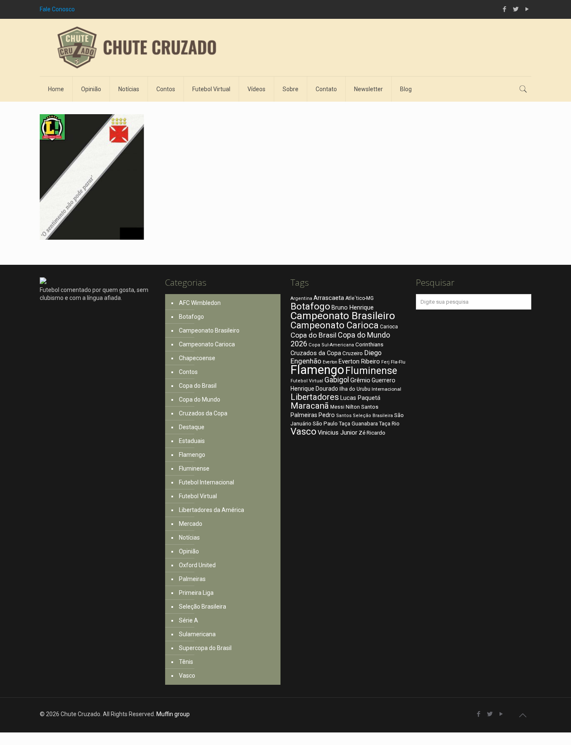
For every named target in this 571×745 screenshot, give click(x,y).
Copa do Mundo (199, 399)
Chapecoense (197, 358)
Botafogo (191, 316)
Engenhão (306, 361)
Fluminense (194, 468)
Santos (344, 415)
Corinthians (369, 344)
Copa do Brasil (198, 385)
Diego (373, 353)
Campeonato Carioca (207, 344)
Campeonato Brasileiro (209, 330)
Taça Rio (389, 423)
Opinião (189, 551)
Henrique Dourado (314, 388)
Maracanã (310, 406)
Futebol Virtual (198, 496)
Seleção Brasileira (202, 606)
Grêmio (360, 380)
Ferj (385, 362)
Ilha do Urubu (354, 389)
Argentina (301, 298)
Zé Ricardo (372, 433)
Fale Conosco (57, 9)
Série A (188, 620)
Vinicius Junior (337, 432)
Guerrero (383, 380)
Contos (188, 372)
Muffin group (173, 714)
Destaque (191, 427)
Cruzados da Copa (203, 413)
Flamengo (192, 454)
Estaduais (192, 441)
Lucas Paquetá (360, 397)
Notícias (189, 537)
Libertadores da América (211, 510)
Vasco (187, 675)
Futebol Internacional (206, 482)
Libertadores (315, 397)
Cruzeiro (352, 353)
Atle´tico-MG (359, 298)
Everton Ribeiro (359, 361)
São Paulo (325, 423)
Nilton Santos (362, 407)
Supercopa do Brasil (205, 648)
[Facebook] (504, 9)
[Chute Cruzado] (135, 47)
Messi (337, 407)
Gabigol (336, 380)
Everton (330, 362)
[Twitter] (515, 9)
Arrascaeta (329, 298)
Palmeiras (192, 579)
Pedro (327, 415)
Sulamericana (197, 634)
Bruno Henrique (352, 307)
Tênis (186, 661)
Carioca (389, 327)
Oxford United (197, 565)
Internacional (386, 389)
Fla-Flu (398, 362)
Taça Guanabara (358, 423)
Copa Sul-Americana (331, 345)
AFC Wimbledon (200, 303)
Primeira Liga (196, 592)
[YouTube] (527, 9)
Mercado (190, 523)
